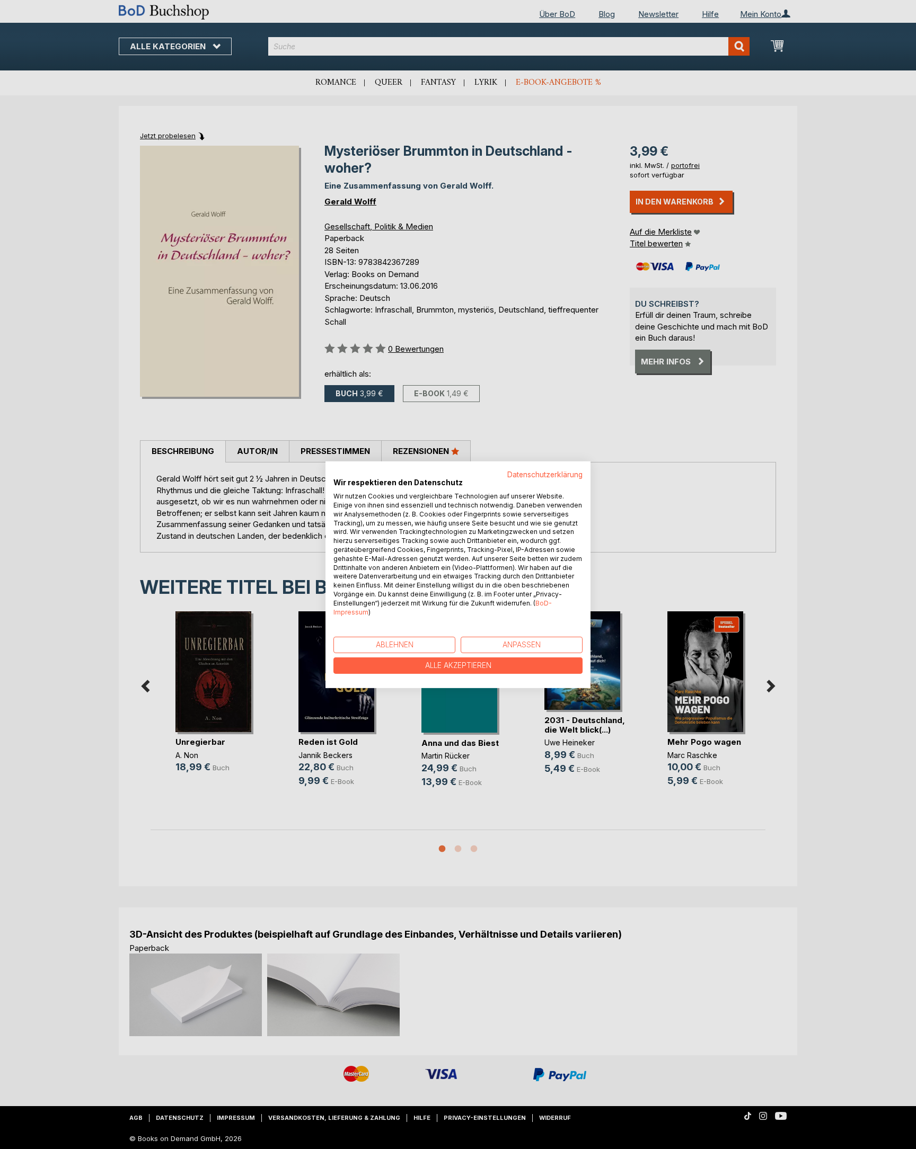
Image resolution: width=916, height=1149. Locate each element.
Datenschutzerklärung (545, 474)
